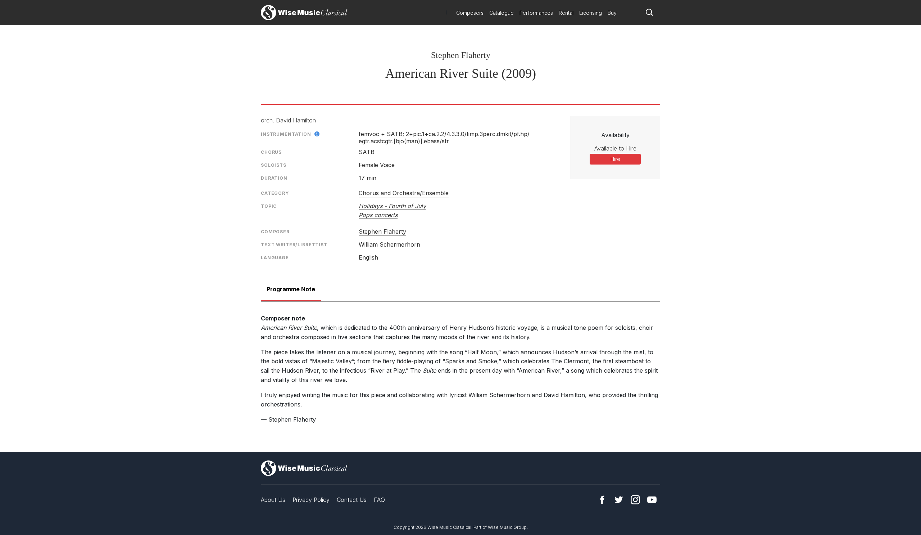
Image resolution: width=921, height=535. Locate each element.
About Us (273, 499)
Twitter (618, 499)
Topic (269, 206)
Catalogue (501, 13)
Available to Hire (615, 148)
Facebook (602, 499)
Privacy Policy (311, 499)
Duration (274, 178)
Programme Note (291, 289)
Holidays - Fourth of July (392, 206)
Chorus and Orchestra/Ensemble (404, 193)
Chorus (271, 152)
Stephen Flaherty (460, 55)
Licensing (590, 13)
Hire (615, 159)
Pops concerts (378, 215)
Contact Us (352, 499)
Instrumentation (286, 134)
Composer (275, 231)
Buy (612, 13)
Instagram (635, 499)
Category (275, 193)
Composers (470, 13)
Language (275, 257)
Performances (536, 13)
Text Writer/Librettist (294, 244)
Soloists (273, 165)
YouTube (652, 499)
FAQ (379, 499)
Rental (566, 13)
